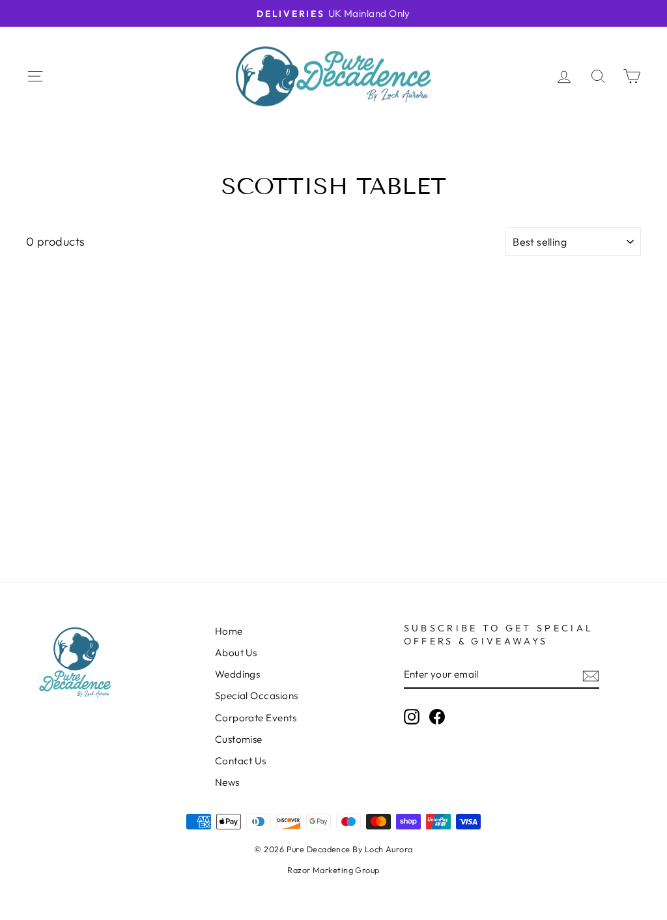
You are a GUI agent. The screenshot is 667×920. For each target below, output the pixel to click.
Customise (239, 739)
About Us (236, 652)
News (227, 782)
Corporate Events (255, 718)
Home (229, 631)
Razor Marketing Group (333, 870)
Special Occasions (256, 695)
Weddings (238, 674)
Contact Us (240, 761)
